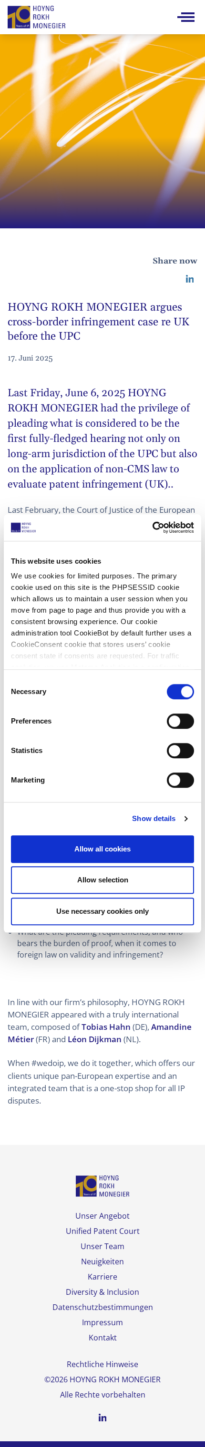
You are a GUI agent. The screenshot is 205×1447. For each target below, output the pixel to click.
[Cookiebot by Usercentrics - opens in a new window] (152, 527)
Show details (153, 818)
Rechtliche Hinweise (102, 1364)
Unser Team (102, 1246)
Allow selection (102, 880)
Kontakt (103, 1337)
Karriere (102, 1276)
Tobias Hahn (106, 1026)
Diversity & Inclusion (102, 1292)
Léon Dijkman (95, 1039)
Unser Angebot (102, 1216)
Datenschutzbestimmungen (102, 1307)
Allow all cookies (102, 849)
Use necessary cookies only (102, 911)
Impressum (102, 1322)
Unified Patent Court (103, 1231)
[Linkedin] (189, 278)
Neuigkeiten (102, 1261)
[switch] (180, 721)
